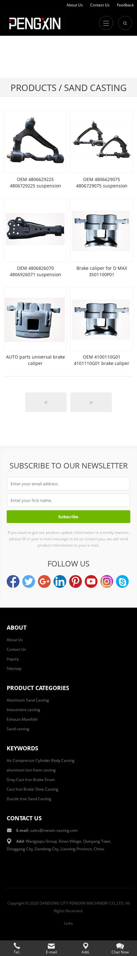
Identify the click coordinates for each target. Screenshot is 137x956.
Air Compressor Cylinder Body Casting (41, 760)
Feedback (125, 5)
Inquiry (13, 659)
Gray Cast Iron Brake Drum (31, 779)
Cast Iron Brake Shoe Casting (32, 789)
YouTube (91, 581)
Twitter (28, 581)
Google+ (44, 581)
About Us (75, 5)
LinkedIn (60, 581)
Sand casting (18, 729)
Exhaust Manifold (22, 719)
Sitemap (14, 668)
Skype (122, 581)
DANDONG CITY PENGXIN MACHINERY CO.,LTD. (82, 903)
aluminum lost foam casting (31, 770)
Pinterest (75, 581)
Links (68, 923)
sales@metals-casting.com (54, 830)
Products (33, 87)
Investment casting (23, 709)
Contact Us (100, 5)
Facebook (13, 581)
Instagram (106, 581)
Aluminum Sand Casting (28, 700)
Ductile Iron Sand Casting (29, 798)
